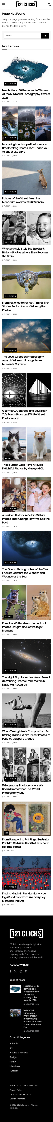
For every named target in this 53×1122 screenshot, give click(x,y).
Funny (13, 1061)
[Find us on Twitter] (15, 971)
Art (6, 833)
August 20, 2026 (10, 743)
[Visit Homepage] (26, 4)
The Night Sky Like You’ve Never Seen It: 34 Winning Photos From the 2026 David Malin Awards (26, 680)
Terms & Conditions (19, 1094)
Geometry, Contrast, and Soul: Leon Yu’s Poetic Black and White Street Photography (24, 414)
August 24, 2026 (10, 314)
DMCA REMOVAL (30, 1085)
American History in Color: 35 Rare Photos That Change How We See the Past (26, 518)
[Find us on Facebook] (10, 971)
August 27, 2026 (10, 102)
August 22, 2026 (10, 473)
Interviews (15, 1066)
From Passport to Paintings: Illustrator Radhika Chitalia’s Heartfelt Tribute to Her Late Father (25, 843)
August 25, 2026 (10, 156)
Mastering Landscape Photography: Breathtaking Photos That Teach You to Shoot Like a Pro (25, 148)
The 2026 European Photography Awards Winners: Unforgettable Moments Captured (23, 360)
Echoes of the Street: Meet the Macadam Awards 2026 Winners (23, 200)
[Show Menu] (3, 4)
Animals (8, 242)
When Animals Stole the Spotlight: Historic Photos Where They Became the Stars (25, 252)
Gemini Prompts (17, 1098)
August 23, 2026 (10, 422)
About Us (14, 1085)
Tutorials (14, 1070)
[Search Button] (49, 4)
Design (13, 1057)
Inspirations (10, 84)
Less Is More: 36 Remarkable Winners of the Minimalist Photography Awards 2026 (26, 93)
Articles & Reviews (19, 1052)
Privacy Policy (16, 1090)
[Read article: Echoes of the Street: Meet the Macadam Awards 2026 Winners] (26, 178)
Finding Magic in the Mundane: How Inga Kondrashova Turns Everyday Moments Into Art (24, 897)
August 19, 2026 (10, 797)
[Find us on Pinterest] (26, 971)
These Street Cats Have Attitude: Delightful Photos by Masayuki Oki (23, 466)
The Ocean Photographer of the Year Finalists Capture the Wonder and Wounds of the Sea (25, 572)
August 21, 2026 (10, 635)
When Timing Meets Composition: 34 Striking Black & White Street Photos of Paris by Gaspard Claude (26, 734)
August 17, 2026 (10, 851)
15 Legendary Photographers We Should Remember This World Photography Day (22, 789)
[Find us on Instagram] (21, 971)
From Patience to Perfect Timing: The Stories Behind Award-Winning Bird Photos (25, 306)
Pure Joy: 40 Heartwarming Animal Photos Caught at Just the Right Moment (24, 626)
